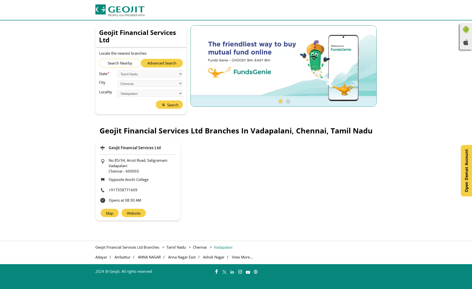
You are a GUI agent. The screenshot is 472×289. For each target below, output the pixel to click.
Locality (105, 92)
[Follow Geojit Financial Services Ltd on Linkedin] (232, 270)
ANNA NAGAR (149, 257)
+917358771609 (123, 189)
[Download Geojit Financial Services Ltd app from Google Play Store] (466, 34)
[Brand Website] (255, 270)
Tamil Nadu (176, 247)
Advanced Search (162, 63)
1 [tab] (280, 100)
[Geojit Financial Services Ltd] (120, 10)
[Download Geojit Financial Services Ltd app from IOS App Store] (466, 43)
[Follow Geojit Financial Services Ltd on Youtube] (247, 270)
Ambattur (123, 257)
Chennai (200, 247)
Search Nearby (120, 63)
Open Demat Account (466, 170)
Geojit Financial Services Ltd (135, 147)
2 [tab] (287, 100)
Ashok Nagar (213, 257)
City (102, 82)
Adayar (101, 257)
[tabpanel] (284, 66)
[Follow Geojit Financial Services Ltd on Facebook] (216, 270)
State (104, 73)
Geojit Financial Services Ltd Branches (127, 247)
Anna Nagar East (182, 257)
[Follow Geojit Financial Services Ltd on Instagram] (239, 270)
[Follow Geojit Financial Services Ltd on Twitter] (224, 270)
